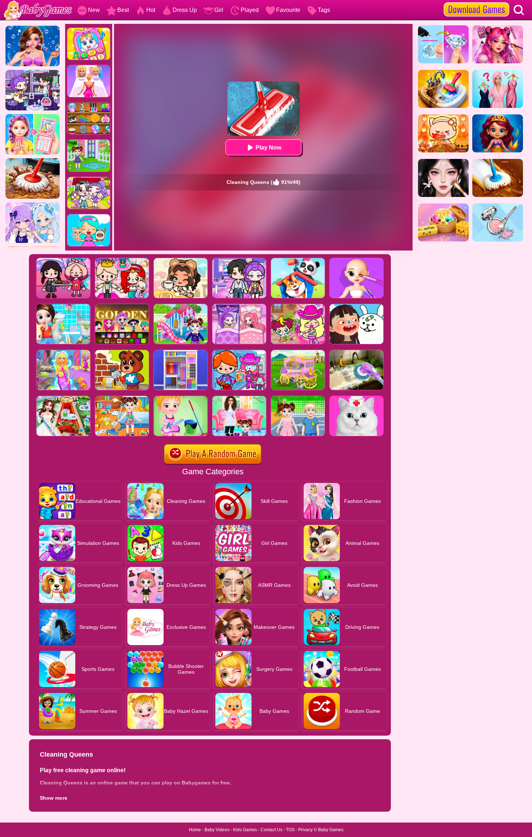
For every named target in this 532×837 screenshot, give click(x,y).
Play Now (268, 147)
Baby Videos (216, 829)
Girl (218, 10)
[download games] (476, 2)
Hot (150, 10)
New (94, 10)
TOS (290, 829)
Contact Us (271, 829)
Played (250, 10)
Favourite (288, 10)
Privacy (305, 829)
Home (195, 829)
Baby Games (330, 829)
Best (123, 10)
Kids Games (245, 829)
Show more (53, 798)
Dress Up (185, 10)
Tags (324, 10)
